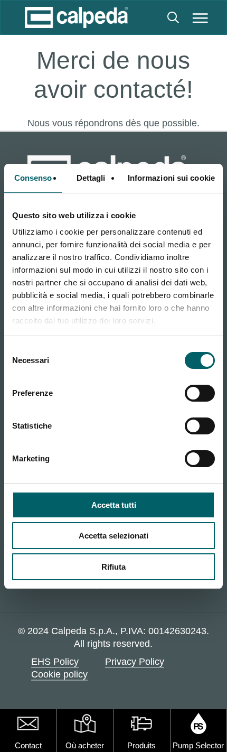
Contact (28, 745)
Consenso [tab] (33, 177)
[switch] (200, 393)
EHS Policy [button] (55, 661)
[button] (200, 17)
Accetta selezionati (113, 535)
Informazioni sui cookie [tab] (171, 177)
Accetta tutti (113, 504)
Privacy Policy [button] (134, 661)
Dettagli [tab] (91, 177)
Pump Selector (198, 745)
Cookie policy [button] (59, 674)
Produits (141, 745)
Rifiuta (113, 566)
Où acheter (84, 745)
